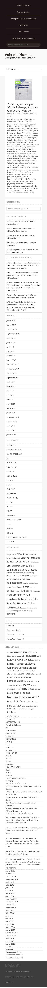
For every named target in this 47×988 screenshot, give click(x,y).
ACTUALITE (11, 445)
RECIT (9, 524)
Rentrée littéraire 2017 (22, 599)
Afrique (9, 554)
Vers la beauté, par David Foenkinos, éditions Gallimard (21, 296)
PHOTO (10, 502)
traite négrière (16, 611)
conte (14, 558)
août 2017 (11, 382)
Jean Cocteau (30, 583)
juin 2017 (10, 390)
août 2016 (11, 426)
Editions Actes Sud (30, 557)
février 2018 (11, 355)
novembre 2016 (13, 417)
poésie (9, 594)
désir (18, 557)
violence (24, 611)
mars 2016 (11, 430)
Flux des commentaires (15, 634)
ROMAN (25, 113)
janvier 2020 (11, 320)
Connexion (10, 625)
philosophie (37, 591)
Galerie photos (23, 5)
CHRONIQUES (12, 467)
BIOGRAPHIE (12, 462)
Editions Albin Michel (18, 561)
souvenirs (24, 608)
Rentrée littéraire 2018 (19, 603)
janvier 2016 (11, 434)
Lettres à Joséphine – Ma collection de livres (23, 262)
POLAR (18, 113)
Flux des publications (14, 630)
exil (23, 579)
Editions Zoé (17, 576)
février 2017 (11, 408)
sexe (9, 607)
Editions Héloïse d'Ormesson (16, 573)
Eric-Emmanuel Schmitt (14, 579)
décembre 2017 (12, 364)
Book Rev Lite (10, 976)
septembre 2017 (13, 377)
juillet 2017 (11, 386)
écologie (30, 611)
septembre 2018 (13, 333)
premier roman (21, 595)
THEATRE (10, 541)
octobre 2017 (12, 373)
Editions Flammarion (16, 565)
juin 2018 (10, 347)
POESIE (9, 506)
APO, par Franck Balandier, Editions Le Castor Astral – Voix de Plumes (21, 303)
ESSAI (9, 484)
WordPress (9, 982)
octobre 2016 (12, 421)
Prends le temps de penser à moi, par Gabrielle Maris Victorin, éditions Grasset (22, 275)
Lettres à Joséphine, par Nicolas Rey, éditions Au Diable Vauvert (21, 229)
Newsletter (23, 32)
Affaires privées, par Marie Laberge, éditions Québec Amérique (22, 107)
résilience (35, 604)
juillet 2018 (11, 342)
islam (24, 583)
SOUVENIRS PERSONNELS (17, 537)
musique (10, 591)
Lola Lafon (32, 587)
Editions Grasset (27, 570)
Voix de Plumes (18, 55)
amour (20, 554)
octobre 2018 (12, 329)
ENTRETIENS (12, 476)
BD (8, 458)
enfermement (35, 576)
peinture (30, 591)
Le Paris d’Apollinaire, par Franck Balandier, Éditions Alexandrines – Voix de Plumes (23, 283)
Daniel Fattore (12, 294)
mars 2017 (11, 404)
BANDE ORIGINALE (14, 454)
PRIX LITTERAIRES (14, 519)
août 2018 (11, 338)
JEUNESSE (11, 489)
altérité (14, 554)
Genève (28, 579)
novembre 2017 (13, 368)
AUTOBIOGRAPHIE (14, 449)
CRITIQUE (11, 113)
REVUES (10, 528)
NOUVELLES (11, 493)
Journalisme (16, 587)
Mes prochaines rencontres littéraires (23, 22)
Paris (22, 591)
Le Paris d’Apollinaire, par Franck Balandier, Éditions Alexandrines (23, 251)
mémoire (17, 591)
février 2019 (11, 325)
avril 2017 (10, 399)
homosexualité (14, 583)
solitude (16, 607)
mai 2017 (10, 395)
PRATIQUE (11, 515)
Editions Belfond (35, 562)
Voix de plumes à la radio (23, 38)
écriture (11, 614)
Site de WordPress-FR (15, 638)
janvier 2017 (11, 412)
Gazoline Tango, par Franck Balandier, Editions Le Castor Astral (21, 308)
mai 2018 (10, 351)
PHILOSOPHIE (12, 497)
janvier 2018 (11, 360)
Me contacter (23, 12)
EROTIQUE (11, 480)
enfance (25, 575)
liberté (25, 587)
